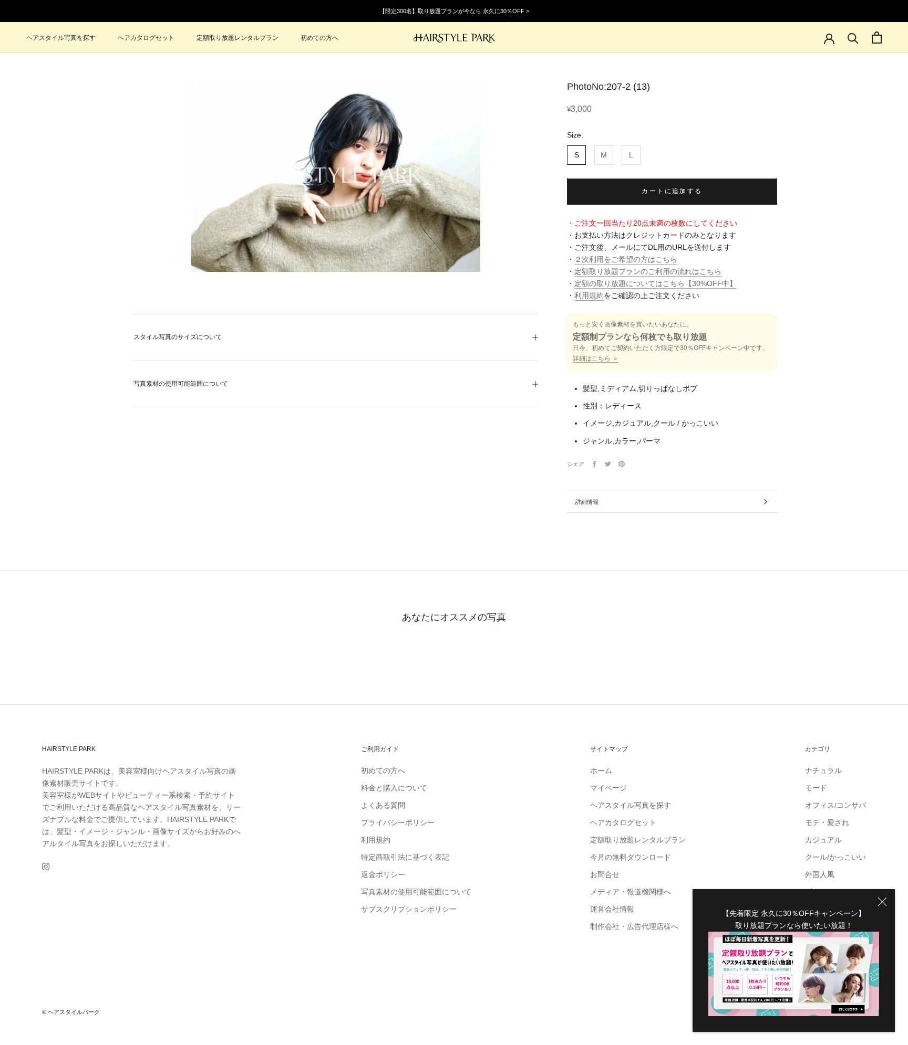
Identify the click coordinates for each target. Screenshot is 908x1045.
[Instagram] (45, 866)
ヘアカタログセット (146, 37)
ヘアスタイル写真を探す (61, 37)
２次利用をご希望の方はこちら (625, 260)
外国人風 (819, 874)
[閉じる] (882, 901)
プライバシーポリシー (398, 822)
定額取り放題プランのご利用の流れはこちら (647, 272)
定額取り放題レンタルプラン (237, 37)
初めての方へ (319, 37)
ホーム (601, 770)
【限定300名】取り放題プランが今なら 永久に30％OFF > (454, 11)
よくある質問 (383, 805)
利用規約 (589, 296)
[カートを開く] (877, 37)
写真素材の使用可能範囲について (180, 383)
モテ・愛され (827, 822)
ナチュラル (823, 770)
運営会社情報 (612, 909)
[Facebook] (594, 464)
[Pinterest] (621, 464)
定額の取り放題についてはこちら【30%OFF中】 (655, 284)
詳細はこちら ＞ (595, 359)
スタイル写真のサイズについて (177, 337)
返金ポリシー (383, 874)
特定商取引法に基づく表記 (405, 857)
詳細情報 (587, 502)
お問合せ (605, 874)
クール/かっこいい (835, 857)
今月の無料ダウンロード (630, 857)
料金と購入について (394, 788)
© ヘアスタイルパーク (71, 1012)
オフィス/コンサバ (835, 805)
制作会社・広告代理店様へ (634, 926)
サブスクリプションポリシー (409, 909)
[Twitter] (608, 464)
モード (816, 788)
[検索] (853, 37)
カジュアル (823, 840)
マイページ (608, 788)
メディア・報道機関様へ (630, 892)
